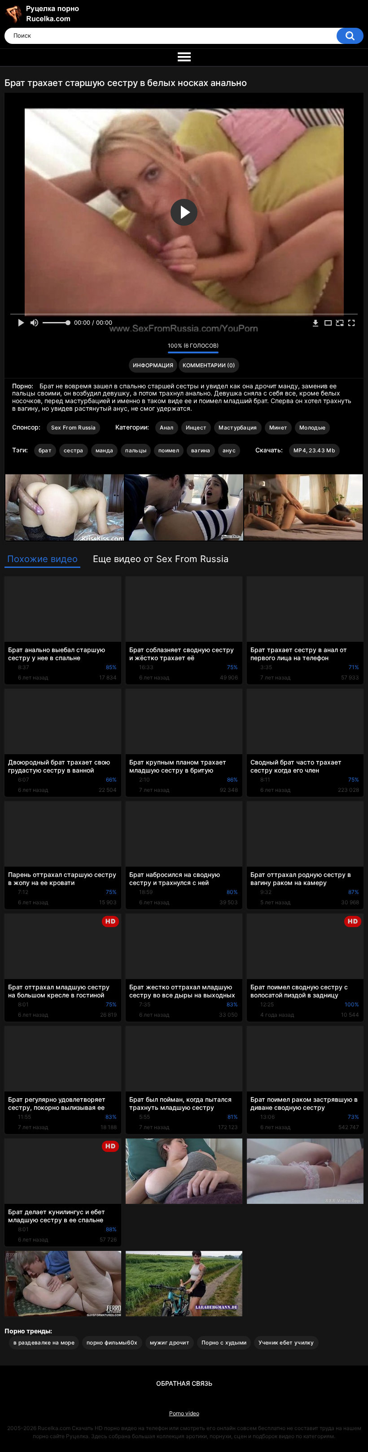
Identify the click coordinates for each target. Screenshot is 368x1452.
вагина (200, 450)
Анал (166, 427)
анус (229, 450)
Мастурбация (238, 427)
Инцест (196, 427)
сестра (73, 450)
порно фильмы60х (112, 1342)
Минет (278, 427)
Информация (153, 365)
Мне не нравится (158, 348)
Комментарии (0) (209, 365)
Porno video (184, 1413)
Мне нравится (147, 348)
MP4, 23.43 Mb (314, 450)
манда (105, 450)
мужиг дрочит (170, 1342)
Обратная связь (184, 1383)
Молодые (312, 427)
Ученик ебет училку (286, 1342)
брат (45, 450)
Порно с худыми (224, 1342)
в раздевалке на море (43, 1342)
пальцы (135, 450)
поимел (168, 450)
